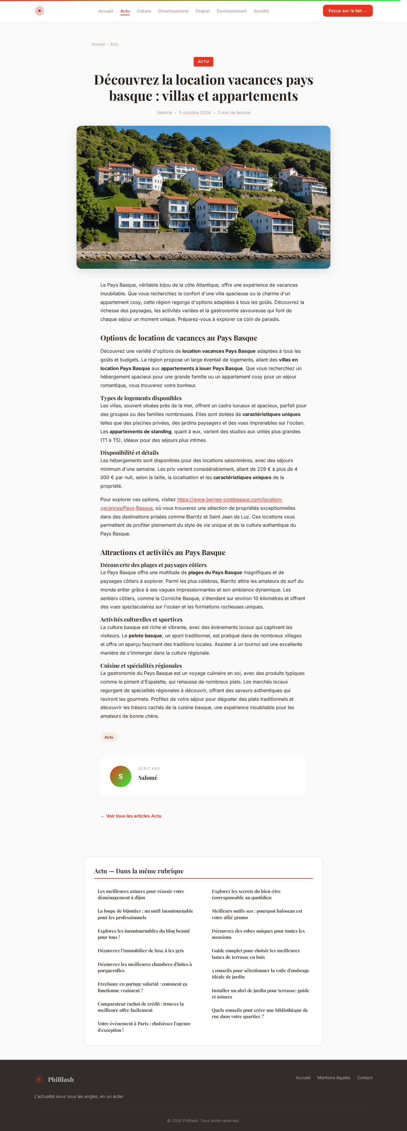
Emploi (203, 10)
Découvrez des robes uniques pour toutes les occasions (258, 934)
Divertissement (173, 10)
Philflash (61, 1079)
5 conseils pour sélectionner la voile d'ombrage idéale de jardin (260, 973)
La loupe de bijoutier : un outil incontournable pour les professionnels (145, 914)
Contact (365, 1077)
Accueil (105, 10)
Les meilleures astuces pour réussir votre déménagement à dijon (141, 894)
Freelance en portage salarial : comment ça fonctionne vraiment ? (142, 987)
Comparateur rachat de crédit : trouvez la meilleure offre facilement (141, 1007)
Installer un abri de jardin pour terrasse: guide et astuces (260, 993)
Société (261, 10)
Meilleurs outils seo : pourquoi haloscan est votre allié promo (257, 914)
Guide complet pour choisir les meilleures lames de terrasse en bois (256, 953)
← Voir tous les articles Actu (130, 816)
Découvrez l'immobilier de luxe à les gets (141, 950)
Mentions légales (333, 1077)
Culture (144, 10)
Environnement (232, 10)
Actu (125, 10)
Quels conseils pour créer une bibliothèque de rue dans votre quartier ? (260, 1013)
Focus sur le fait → (348, 10)
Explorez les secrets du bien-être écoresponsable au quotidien (246, 894)
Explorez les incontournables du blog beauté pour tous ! (144, 934)
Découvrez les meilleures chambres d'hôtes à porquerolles (145, 967)
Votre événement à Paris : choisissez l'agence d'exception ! (144, 1026)
